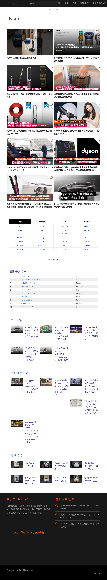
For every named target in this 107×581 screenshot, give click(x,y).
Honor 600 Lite (26, 300)
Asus (86, 238)
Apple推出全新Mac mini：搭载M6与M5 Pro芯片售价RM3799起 (31, 333)
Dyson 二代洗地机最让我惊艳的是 (21, 57)
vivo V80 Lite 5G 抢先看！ (30, 464)
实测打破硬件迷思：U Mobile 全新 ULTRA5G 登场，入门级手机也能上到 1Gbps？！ (61, 387)
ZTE (86, 249)
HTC (64, 246)
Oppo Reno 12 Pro (28, 293)
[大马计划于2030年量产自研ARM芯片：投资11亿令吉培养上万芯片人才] (46, 329)
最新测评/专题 (20, 373)
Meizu (42, 249)
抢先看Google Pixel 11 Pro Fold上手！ (31, 480)
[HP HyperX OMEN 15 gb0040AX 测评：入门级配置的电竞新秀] (17, 382)
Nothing (20, 249)
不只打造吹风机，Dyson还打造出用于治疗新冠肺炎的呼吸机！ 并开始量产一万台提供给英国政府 (76, 169)
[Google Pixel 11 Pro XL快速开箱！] (46, 464)
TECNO (64, 234)
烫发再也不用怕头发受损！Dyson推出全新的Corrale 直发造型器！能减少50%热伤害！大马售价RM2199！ (30, 205)
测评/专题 (84, 3)
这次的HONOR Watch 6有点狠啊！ (91, 480)
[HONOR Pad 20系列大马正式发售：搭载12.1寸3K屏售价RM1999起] (17, 350)
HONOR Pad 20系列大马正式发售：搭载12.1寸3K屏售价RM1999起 (31, 354)
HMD (42, 242)
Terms (97, 573)
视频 (74, 3)
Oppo (20, 230)
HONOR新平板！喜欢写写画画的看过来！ (91, 465)
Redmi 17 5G (26, 303)
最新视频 (16, 455)
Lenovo (20, 242)
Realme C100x (26, 276)
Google (42, 238)
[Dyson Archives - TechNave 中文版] (16, 3)
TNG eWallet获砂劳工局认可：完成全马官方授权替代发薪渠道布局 (91, 333)
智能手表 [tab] (87, 222)
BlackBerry (42, 246)
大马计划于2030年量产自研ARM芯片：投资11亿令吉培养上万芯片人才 (61, 333)
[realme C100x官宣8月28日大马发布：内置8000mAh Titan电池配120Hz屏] (46, 350)
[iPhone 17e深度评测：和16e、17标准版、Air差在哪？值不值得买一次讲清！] (76, 403)
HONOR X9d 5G (27, 307)
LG (65, 238)
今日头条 (16, 320)
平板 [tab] (64, 222)
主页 (67, 3)
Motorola (20, 246)
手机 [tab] (20, 222)
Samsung (64, 226)
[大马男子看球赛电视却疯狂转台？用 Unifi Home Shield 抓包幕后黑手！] (76, 382)
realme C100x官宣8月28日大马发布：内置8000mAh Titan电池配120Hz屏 (61, 354)
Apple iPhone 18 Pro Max (30, 280)
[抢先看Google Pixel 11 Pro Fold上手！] (17, 479)
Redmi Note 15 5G (28, 283)
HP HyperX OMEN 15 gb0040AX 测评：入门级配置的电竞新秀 (31, 386)
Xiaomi (42, 230)
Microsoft (86, 246)
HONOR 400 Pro (27, 290)
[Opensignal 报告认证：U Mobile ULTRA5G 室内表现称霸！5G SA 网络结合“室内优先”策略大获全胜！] (17, 423)
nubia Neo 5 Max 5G (28, 286)
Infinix (42, 234)
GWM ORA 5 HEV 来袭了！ (60, 479)
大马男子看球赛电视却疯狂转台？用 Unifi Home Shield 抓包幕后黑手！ (91, 386)
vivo (20, 234)
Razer (65, 249)
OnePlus (20, 238)
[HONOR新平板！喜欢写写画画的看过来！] (76, 464)
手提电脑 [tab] (42, 222)
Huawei (87, 226)
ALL (20, 226)
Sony (87, 234)
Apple (42, 226)
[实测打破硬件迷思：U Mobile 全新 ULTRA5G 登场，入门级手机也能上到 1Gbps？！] (46, 382)
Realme (87, 230)
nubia (87, 242)
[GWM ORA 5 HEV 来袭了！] (46, 479)
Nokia (65, 242)
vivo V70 (24, 297)
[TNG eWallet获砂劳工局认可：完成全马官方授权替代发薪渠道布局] (76, 329)
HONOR (65, 230)
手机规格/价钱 (99, 3)
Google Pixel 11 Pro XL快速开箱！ (61, 465)
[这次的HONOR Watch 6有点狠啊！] (76, 479)
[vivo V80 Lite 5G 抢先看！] (17, 464)
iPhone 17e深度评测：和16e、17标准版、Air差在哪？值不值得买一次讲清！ (91, 407)
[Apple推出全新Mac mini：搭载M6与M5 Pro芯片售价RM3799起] (17, 329)
